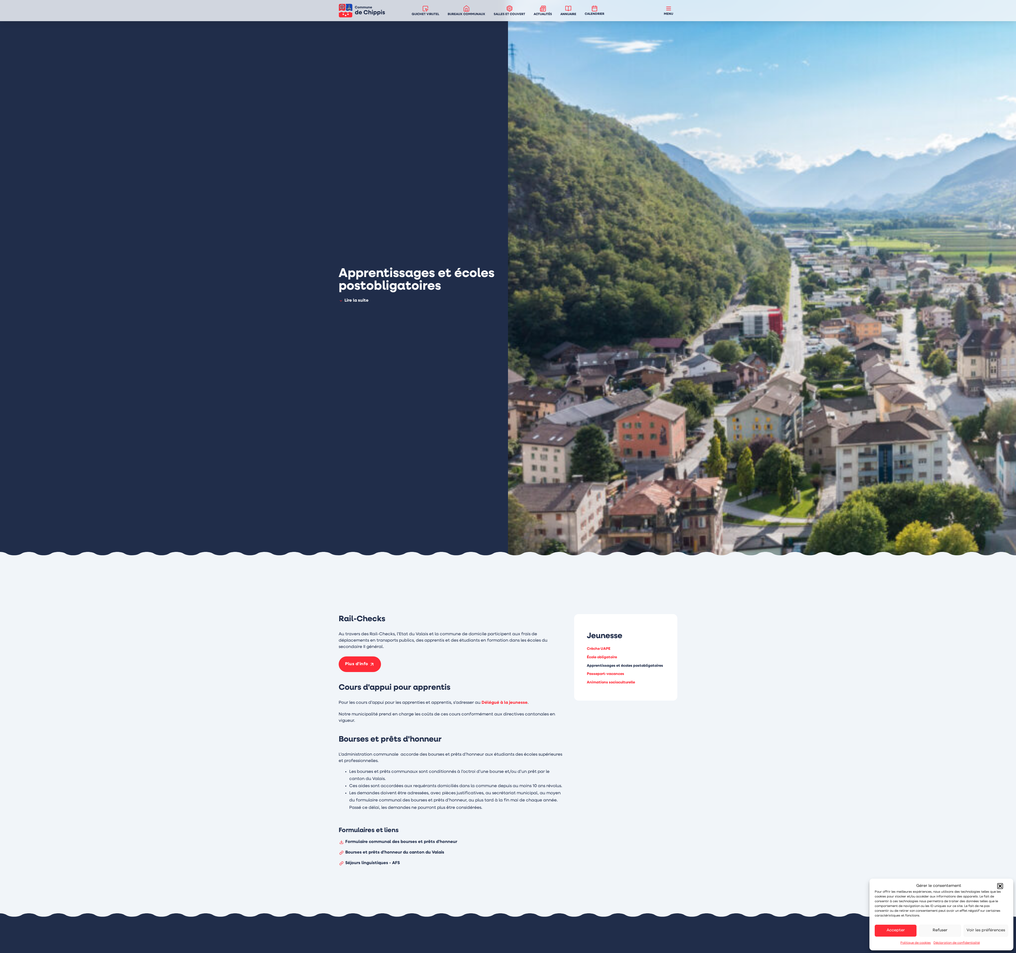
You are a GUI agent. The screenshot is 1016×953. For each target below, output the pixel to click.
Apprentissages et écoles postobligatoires (625, 666)
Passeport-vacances (605, 674)
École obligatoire (602, 657)
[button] (1000, 886)
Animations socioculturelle (611, 682)
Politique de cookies (915, 943)
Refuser (940, 930)
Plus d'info (356, 664)
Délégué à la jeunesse (505, 703)
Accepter (896, 930)
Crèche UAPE (598, 649)
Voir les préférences (986, 930)
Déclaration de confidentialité (956, 943)
